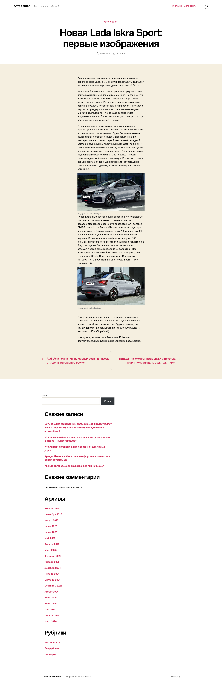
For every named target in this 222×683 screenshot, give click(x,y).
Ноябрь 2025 (52, 508)
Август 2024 (52, 591)
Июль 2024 (51, 597)
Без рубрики (52, 648)
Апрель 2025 (52, 544)
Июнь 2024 (51, 603)
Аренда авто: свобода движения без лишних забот (74, 465)
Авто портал (22, 5)
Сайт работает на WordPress (77, 676)
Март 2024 (51, 621)
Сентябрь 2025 (53, 514)
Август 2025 (52, 520)
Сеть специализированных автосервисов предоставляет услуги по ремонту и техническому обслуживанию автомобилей (78, 427)
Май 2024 (50, 609)
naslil (108, 53)
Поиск (44, 395)
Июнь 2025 (51, 532)
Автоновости (190, 6)
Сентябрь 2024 (53, 585)
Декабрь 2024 (53, 567)
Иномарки (177, 6)
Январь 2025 (52, 561)
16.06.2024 (120, 53)
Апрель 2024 (52, 615)
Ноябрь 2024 (52, 573)
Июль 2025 (51, 526)
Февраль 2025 (53, 556)
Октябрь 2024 (53, 579)
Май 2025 (50, 538)
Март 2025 (51, 550)
